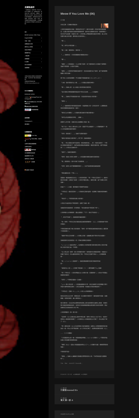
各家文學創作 (28, 49)
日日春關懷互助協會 (30, 153)
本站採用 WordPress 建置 (67, 414)
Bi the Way (34, 135)
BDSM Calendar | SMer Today (32, 35)
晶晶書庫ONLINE (29, 155)
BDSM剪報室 (28, 64)
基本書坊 (27, 124)
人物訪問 (27, 55)
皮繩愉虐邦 (29, 7)
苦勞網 (33, 161)
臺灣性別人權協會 (29, 158)
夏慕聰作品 (27, 52)
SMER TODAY (30, 170)
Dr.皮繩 (26, 61)
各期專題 (27, 67)
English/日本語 (28, 38)
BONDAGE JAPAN (30, 94)
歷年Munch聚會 (29, 46)
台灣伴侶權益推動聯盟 (30, 143)
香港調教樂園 (34, 109)
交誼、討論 (27, 41)
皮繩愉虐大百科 (29, 44)
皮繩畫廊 (27, 58)
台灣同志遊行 (28, 146)
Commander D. (29, 121)
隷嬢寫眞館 (35, 106)
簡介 (26, 32)
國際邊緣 (33, 149)
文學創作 (85, 374)
